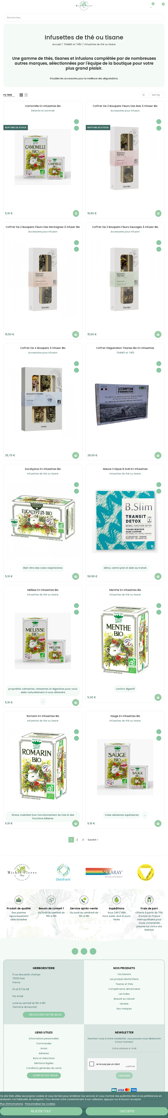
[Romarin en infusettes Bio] (42, 767)
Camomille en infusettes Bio (43, 106)
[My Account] (156, 5)
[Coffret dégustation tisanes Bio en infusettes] (125, 399)
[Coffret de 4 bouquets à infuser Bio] (42, 399)
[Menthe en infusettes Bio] (125, 641)
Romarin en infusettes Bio (43, 716)
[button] (44, 1015)
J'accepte (126, 1111)
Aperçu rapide (76, 128)
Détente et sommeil (42, 110)
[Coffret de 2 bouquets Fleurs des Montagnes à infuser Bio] (42, 278)
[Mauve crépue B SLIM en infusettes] (125, 520)
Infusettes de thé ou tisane (42, 473)
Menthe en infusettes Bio (125, 590)
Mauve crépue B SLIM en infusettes (125, 469)
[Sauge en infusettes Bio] (125, 767)
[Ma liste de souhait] (151, 5)
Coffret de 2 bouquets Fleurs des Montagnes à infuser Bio (43, 227)
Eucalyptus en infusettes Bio (43, 469)
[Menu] (5, 5)
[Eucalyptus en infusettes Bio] (42, 520)
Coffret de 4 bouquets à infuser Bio (42, 348)
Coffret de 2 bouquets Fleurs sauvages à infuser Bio (125, 227)
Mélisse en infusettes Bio (42, 590)
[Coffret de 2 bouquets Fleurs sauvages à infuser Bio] (125, 278)
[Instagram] (93, 951)
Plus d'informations (11, 1104)
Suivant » (93, 839)
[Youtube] (84, 951)
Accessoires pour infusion (125, 110)
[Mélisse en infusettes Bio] (42, 641)
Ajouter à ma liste (76, 121)
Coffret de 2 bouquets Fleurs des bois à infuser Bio (125, 106)
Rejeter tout (41, 1111)
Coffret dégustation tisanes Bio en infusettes (125, 348)
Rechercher (158, 17)
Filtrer (7, 95)
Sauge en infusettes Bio (125, 716)
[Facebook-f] (75, 951)
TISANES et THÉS (125, 352)
